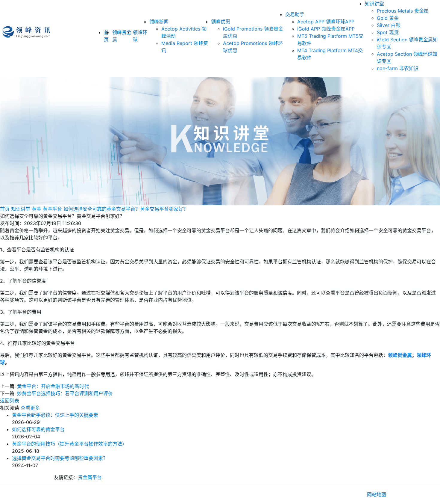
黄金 (36, 209)
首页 (5, 209)
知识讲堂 (374, 4)
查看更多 (30, 408)
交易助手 (294, 14)
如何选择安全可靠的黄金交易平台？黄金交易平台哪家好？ (125, 209)
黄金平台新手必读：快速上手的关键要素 (55, 415)
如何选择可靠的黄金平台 (38, 429)
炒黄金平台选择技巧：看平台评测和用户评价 (65, 393)
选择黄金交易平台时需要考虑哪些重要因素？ (60, 458)
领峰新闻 (159, 22)
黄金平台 (52, 209)
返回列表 (9, 401)
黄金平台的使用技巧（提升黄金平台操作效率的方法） (69, 444)
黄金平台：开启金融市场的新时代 (53, 386)
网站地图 (376, 494)
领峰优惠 (220, 22)
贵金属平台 (90, 477)
